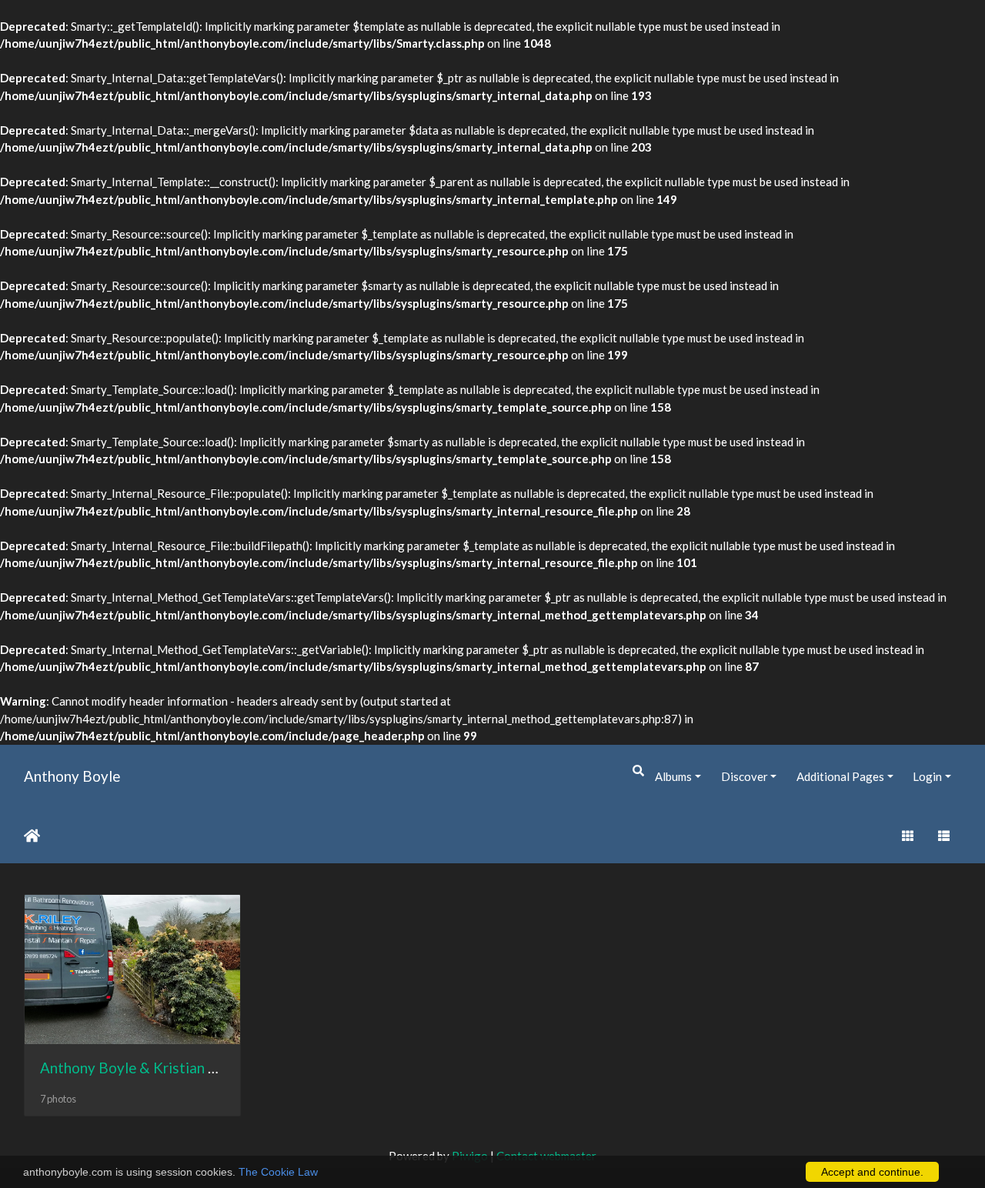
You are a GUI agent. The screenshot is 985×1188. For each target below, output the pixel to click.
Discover (744, 776)
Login (927, 776)
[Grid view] (907, 836)
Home (32, 835)
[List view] (944, 836)
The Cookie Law (278, 1172)
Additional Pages (840, 776)
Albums (673, 776)
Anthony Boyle (72, 776)
